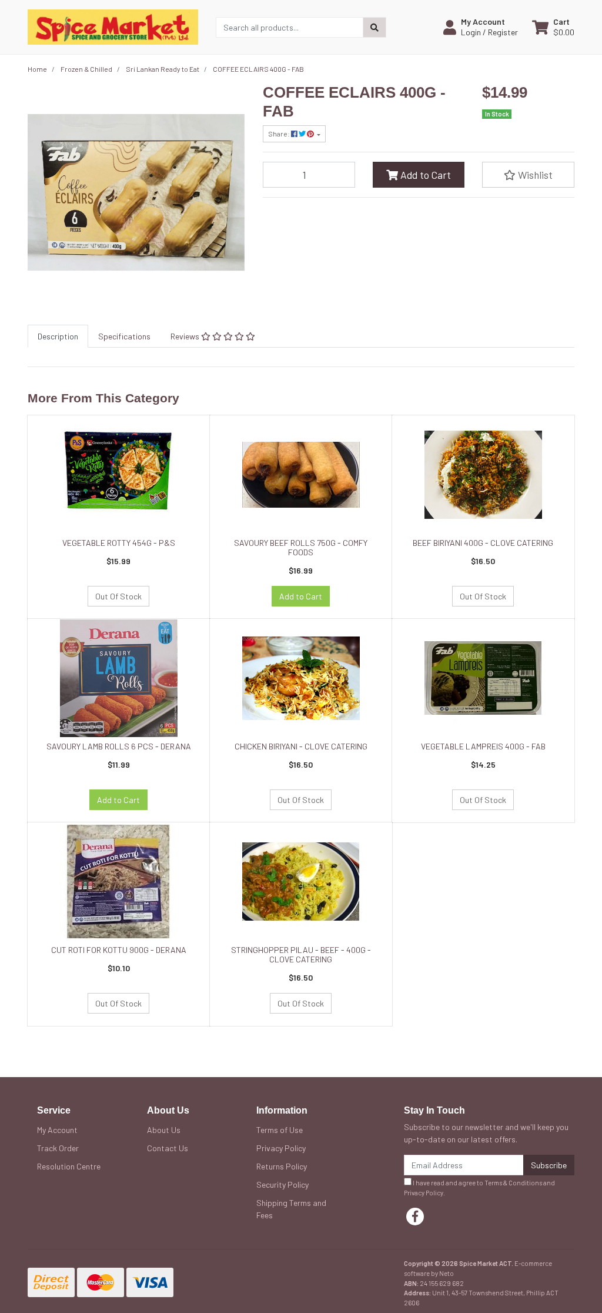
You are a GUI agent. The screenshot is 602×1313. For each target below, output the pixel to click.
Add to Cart (424, 174)
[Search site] (374, 27)
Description (58, 336)
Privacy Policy (281, 1148)
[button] (480, 27)
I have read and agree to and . (479, 1188)
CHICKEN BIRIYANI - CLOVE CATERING (301, 746)
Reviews (185, 336)
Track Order (58, 1148)
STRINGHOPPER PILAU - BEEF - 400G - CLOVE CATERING (301, 955)
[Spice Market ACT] (113, 26)
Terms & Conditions (513, 1183)
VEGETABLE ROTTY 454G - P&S (118, 543)
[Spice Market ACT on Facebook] (415, 1216)
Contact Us (167, 1148)
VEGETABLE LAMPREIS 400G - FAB (483, 746)
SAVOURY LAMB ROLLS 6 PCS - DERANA (118, 746)
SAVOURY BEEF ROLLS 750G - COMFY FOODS (300, 548)
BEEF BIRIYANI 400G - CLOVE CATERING (483, 543)
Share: (279, 133)
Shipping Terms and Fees (291, 1209)
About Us (163, 1130)
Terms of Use (279, 1130)
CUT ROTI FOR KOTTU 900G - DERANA (118, 950)
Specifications (124, 336)
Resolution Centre (69, 1166)
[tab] (58, 336)
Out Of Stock (118, 596)
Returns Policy (281, 1166)
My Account (57, 1130)
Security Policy (282, 1184)
